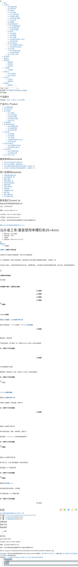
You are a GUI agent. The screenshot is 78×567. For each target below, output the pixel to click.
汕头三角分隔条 (14, 14)
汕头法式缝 (11, 49)
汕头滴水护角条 (14, 30)
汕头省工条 (13, 20)
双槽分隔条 (7, 185)
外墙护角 (6, 189)
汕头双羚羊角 (12, 9)
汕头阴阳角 (13, 35)
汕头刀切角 (13, 37)
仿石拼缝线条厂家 (9, 177)
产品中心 (6, 5)
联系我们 (6, 83)
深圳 (14, 557)
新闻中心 (6, 72)
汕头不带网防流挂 (15, 26)
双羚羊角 (6, 192)
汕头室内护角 (14, 41)
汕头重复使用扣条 (10, 519)
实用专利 (10, 66)
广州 (8, 557)
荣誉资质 (6, 60)
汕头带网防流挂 (14, 28)
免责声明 (40, 557)
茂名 (32, 557)
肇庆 (35, 557)
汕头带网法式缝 (14, 52)
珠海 (17, 557)
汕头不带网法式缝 (15, 51)
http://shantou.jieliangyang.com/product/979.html (21, 515)
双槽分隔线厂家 (8, 181)
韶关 (11, 557)
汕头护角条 (13, 33)
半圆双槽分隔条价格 (10, 175)
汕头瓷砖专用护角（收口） (17, 39)
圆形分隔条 (7, 179)
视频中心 (6, 58)
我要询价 (2, 244)
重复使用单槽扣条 (9, 513)
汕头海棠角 (11, 22)
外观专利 (10, 64)
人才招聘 (6, 68)
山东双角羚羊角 (8, 196)
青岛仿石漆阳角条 (9, 183)
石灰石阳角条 (8, 187)
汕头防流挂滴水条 (13, 24)
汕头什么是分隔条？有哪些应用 (13, 164)
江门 (26, 557)
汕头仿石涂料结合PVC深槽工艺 (13, 162)
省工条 (2, 513)
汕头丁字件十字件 (13, 54)
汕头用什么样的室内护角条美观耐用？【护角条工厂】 (20, 168)
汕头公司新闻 (12, 74)
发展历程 (10, 81)
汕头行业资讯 (12, 75)
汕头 (20, 557)
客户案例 (6, 56)
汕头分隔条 (11, 10)
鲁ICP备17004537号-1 (48, 553)
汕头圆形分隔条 (14, 16)
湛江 (29, 557)
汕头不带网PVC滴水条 (16, 45)
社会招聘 (10, 70)
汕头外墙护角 (16, 90)
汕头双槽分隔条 (12, 7)
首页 (5, 3)
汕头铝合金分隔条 (15, 18)
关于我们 (6, 77)
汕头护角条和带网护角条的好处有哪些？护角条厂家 (19, 166)
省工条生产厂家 (19, 513)
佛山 (23, 557)
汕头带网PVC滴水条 (15, 47)
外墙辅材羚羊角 (8, 190)
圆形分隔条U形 (8, 194)
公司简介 (10, 79)
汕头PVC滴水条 (12, 43)
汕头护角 (10, 31)
